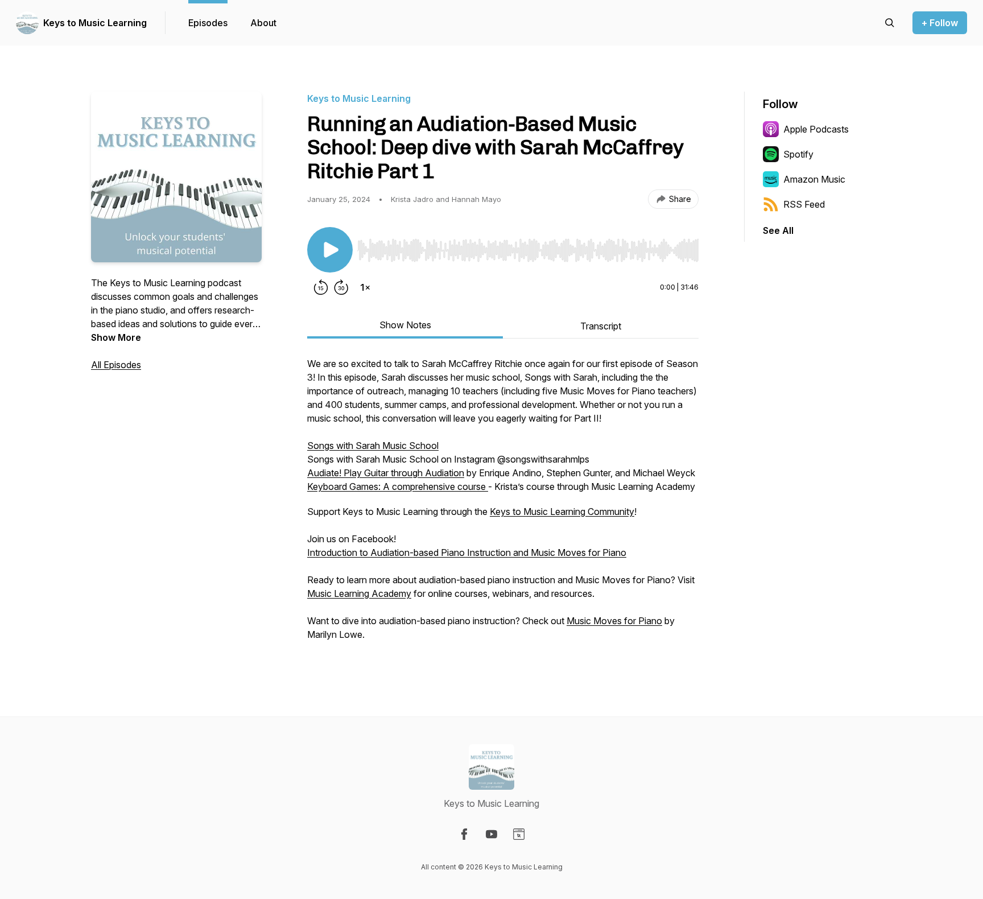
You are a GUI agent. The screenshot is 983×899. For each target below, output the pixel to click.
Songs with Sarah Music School (373, 445)
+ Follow (940, 22)
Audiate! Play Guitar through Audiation (385, 473)
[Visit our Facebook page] (464, 834)
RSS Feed (804, 204)
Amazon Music (814, 179)
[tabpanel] (503, 505)
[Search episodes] (889, 23)
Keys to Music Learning (95, 22)
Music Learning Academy (359, 593)
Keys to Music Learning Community (562, 511)
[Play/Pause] (330, 250)
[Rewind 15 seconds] (321, 287)
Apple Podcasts (816, 129)
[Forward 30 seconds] (341, 287)
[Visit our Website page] (518, 834)
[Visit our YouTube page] (491, 834)
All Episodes (116, 364)
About (263, 22)
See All (778, 230)
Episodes (208, 22)
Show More (116, 337)
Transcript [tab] (600, 326)
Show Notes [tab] (405, 325)
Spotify (798, 154)
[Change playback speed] (365, 287)
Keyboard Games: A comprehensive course (397, 486)
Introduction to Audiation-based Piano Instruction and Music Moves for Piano (466, 552)
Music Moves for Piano (614, 620)
